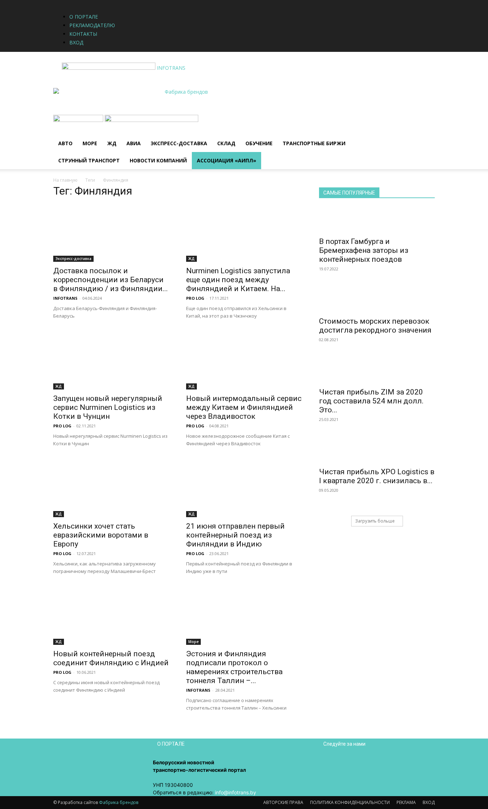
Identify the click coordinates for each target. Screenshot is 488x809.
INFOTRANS (65, 298)
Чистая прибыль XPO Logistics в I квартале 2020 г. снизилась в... (376, 476)
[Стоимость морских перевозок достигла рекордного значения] (377, 299)
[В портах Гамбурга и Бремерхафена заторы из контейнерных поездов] (377, 219)
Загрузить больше (375, 521)
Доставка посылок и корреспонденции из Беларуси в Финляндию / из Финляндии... (110, 279)
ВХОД (76, 42)
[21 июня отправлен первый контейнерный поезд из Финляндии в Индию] (244, 488)
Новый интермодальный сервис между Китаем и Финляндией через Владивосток (244, 407)
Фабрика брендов (118, 802)
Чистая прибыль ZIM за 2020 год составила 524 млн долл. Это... (371, 401)
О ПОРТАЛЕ (83, 16)
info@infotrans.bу (235, 792)
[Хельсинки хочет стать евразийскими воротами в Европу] (111, 488)
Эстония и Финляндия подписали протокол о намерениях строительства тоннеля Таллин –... (234, 667)
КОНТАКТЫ (83, 33)
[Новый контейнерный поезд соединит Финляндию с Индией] (111, 616)
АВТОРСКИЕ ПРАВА (283, 802)
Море (90, 143)
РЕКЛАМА (406, 802)
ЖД (111, 143)
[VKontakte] (172, 3)
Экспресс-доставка (179, 143)
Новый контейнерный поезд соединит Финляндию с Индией (111, 658)
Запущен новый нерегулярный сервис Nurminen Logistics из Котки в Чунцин (107, 407)
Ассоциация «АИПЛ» (226, 160)
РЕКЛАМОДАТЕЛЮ (92, 25)
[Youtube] (177, 3)
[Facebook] (156, 3)
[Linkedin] (167, 3)
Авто (65, 143)
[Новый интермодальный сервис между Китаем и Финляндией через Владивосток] (244, 360)
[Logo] (79, 120)
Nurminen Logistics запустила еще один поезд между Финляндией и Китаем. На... (238, 279)
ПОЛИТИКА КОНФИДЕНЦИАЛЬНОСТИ (350, 802)
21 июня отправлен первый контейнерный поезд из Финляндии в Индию (235, 535)
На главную (65, 180)
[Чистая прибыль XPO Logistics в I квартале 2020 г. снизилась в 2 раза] (377, 450)
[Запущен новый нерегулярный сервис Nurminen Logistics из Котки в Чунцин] (111, 360)
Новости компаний (158, 160)
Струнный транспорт (89, 160)
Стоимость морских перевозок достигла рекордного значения (375, 325)
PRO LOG (195, 298)
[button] (426, 124)
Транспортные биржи (314, 143)
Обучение (259, 143)
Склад (226, 143)
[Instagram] (162, 3)
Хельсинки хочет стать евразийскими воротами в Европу (100, 535)
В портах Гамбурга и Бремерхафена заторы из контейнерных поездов (363, 250)
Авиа (133, 143)
